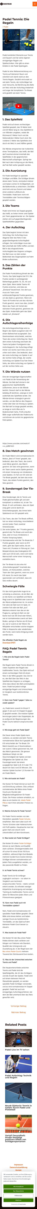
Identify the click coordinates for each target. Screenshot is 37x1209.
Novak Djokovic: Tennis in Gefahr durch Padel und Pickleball (18, 1107)
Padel (6, 27)
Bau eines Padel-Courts (12, 951)
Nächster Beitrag (18, 1012)
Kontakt (18, 1170)
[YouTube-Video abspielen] (18, 106)
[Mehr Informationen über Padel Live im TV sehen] (18, 1038)
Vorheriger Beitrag (18, 1006)
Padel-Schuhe (24, 819)
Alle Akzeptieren (18, 1186)
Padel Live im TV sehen (17, 1050)
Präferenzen (18, 1195)
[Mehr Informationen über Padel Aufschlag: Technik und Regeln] (18, 1064)
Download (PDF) (9, 643)
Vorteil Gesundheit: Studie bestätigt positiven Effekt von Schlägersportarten (15, 1138)
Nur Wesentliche (18, 1191)
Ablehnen (18, 1200)
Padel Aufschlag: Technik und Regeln (18, 1076)
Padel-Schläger (25, 843)
